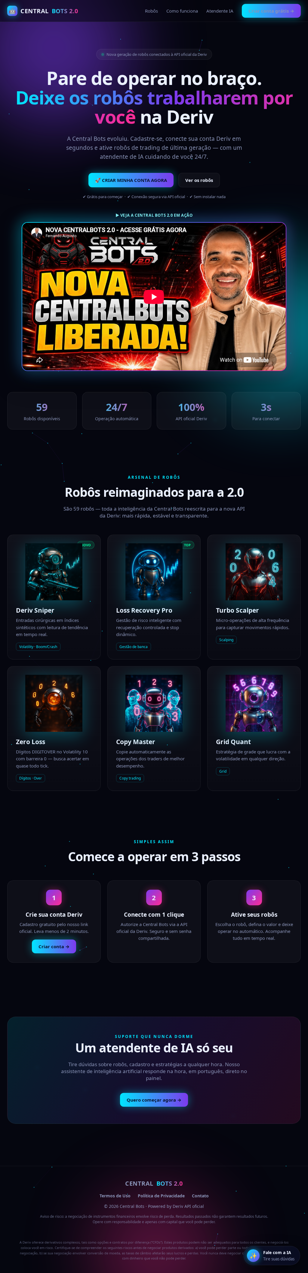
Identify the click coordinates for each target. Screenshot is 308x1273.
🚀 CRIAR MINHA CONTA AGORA (131, 180)
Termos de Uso (115, 1196)
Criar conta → (53, 946)
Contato (200, 1196)
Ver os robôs (199, 180)
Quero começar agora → (154, 1100)
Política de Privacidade (161, 1196)
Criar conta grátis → (271, 11)
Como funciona (182, 11)
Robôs (151, 11)
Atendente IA (219, 11)
